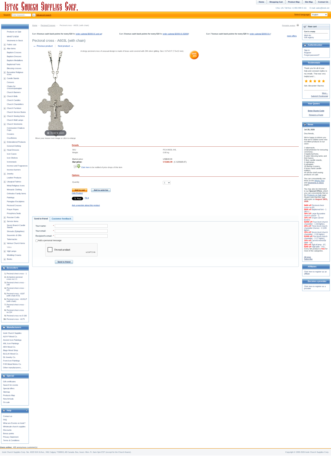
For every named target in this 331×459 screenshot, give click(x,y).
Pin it (87, 198)
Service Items (12, 221)
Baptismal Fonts (13, 64)
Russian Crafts (13, 217)
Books (9, 259)
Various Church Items (16, 243)
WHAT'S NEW (13, 37)
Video (9, 247)
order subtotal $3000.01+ (260, 34)
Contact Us (323, 2)
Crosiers (10, 134)
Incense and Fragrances (17, 166)
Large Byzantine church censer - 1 (314, 215)
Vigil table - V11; (318, 247)
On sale (6, 402)
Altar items (11, 48)
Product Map (294, 2)
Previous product (43, 46)
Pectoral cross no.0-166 (17, 316)
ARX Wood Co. (9, 347)
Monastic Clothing (14, 190)
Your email (41, 231)
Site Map (309, 2)
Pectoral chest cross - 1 (17, 274)
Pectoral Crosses (48, 25)
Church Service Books (16, 112)
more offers (292, 36)
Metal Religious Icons (16, 186)
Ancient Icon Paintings (12, 340)
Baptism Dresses (14, 56)
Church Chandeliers (15, 104)
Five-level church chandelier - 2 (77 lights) (315, 237)
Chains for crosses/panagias (14, 87)
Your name (41, 226)
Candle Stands (13, 78)
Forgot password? (311, 55)
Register (307, 53)
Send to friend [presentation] (41, 219)
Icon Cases (12, 154)
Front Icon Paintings (11, 361)
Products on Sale (14, 32)
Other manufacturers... (12, 368)
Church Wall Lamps (15, 120)
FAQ (5, 420)
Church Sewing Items (16, 116)
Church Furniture (14, 108)
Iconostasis (12, 162)
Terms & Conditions (11, 440)
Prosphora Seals (14, 213)
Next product (65, 46)
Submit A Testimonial (319, 96)
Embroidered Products (16, 142)
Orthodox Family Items (16, 194)
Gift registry (309, 37)
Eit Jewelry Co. (9, 357)
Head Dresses (13, 150)
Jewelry (10, 174)
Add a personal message (50, 240)
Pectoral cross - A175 (16, 319)
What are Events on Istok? (14, 423)
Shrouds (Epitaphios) (15, 231)
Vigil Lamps (11, 251)
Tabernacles (12, 239)
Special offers (8, 388)
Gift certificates (9, 382)
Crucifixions (12, 138)
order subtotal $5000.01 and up (89, 34)
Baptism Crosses (14, 52)
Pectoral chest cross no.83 (314, 206)
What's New (319, 181)
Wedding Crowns (14, 255)
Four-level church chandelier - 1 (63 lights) (316, 223)
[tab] (40, 218)
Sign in (307, 50)
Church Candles (14, 100)
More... (325, 93)
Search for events (10, 385)
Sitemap (6, 392)
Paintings (10, 197)
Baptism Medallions (15, 60)
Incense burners (14, 170)
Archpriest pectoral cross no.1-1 (14, 278)
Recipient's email (44, 236)
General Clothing (14, 146)
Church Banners (14, 92)
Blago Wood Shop (10, 350)
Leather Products (14, 178)
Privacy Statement (10, 437)
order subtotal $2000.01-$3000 (175, 34)
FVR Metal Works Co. (12, 364)
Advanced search (43, 15)
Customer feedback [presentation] (61, 219)
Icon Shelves (12, 158)
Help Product (77, 193)
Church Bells (12, 96)
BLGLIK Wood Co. (10, 354)
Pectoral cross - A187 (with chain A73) (16, 295)
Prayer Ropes (13, 209)
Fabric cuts (11, 44)
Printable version (288, 25)
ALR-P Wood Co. (10, 336)
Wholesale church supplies (14, 427)
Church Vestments (14, 124)
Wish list (307, 35)
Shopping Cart (276, 2)
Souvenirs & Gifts (14, 235)
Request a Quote (316, 115)
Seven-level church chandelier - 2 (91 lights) (316, 233)
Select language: (302, 14)
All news (307, 257)
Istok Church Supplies (12, 333)
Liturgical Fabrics (14, 182)
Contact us (7, 416)
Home (34, 25)
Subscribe (308, 259)
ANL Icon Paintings (11, 343)
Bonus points (8, 433)
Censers (10, 82)
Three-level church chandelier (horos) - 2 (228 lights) (315, 228)
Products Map (9, 395)
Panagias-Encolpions (15, 201)
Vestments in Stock (15, 41)
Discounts (7, 430)
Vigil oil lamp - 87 (318, 245)
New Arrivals (8, 399)
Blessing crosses (14, 68)
